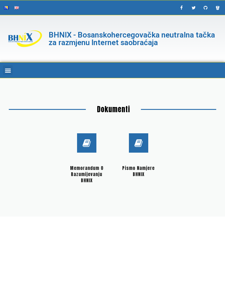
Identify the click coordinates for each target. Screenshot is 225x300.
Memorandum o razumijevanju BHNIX (86, 174)
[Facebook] (181, 7)
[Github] (205, 7)
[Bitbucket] (217, 7)
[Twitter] (193, 7)
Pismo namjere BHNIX (138, 171)
